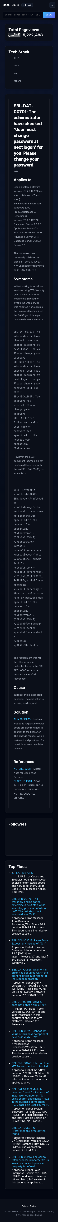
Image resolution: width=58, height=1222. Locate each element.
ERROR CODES (11, 5)
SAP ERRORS (24, 872)
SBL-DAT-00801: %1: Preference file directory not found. (29, 1131)
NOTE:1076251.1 (22, 768)
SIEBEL (17, 81)
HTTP (16, 57)
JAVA (16, 65)
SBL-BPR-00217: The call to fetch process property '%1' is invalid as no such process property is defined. (30, 1161)
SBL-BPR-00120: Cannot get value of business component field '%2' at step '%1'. (30, 1034)
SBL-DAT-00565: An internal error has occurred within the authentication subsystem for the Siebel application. (30, 974)
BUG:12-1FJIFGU (23, 781)
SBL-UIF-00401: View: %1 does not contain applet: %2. (29, 1003)
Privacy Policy (29, 1206)
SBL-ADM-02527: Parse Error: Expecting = (30, 942)
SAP (16, 73)
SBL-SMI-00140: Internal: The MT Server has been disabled (30, 1065)
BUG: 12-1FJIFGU (23, 719)
